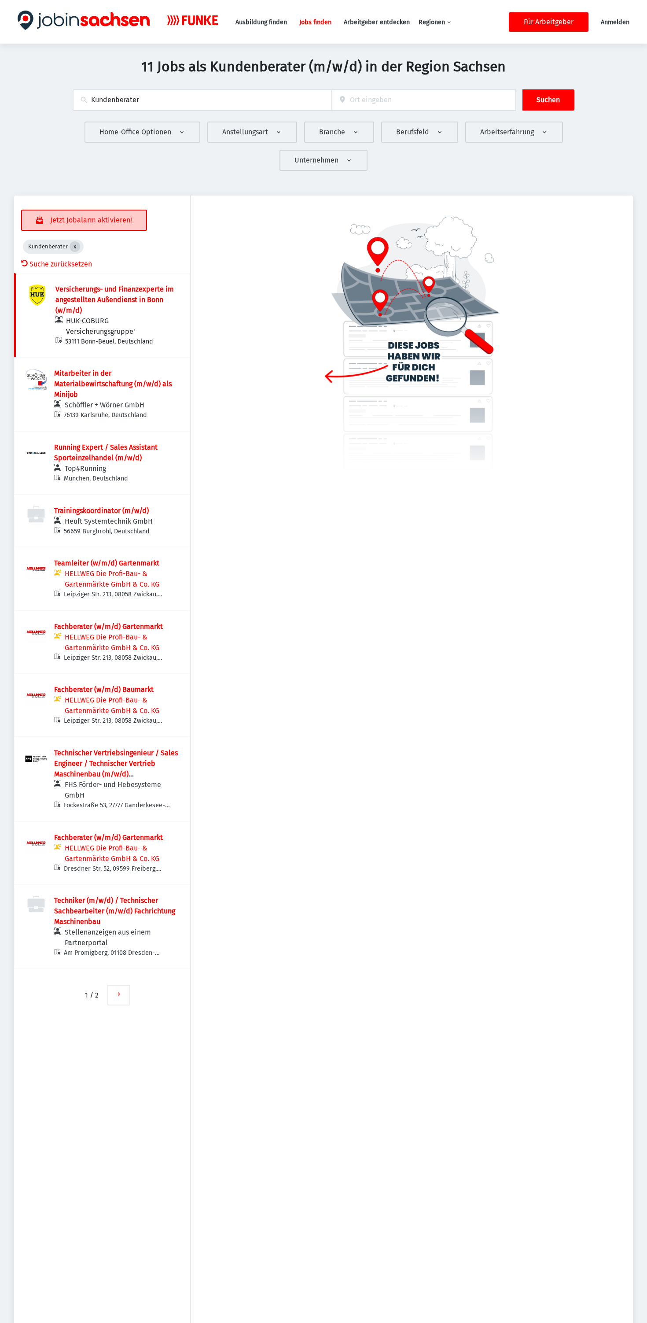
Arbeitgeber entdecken (377, 22)
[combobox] (202, 100)
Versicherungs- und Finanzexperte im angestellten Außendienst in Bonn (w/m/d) (114, 299)
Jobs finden (315, 22)
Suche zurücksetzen (60, 264)
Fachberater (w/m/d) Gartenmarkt (108, 626)
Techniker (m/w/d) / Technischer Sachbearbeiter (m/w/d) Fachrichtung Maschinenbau (114, 911)
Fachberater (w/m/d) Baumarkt (104, 689)
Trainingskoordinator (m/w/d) (101, 510)
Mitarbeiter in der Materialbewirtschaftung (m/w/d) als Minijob (113, 384)
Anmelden (615, 22)
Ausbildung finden (261, 22)
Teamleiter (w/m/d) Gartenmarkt (106, 563)
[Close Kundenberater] (75, 246)
